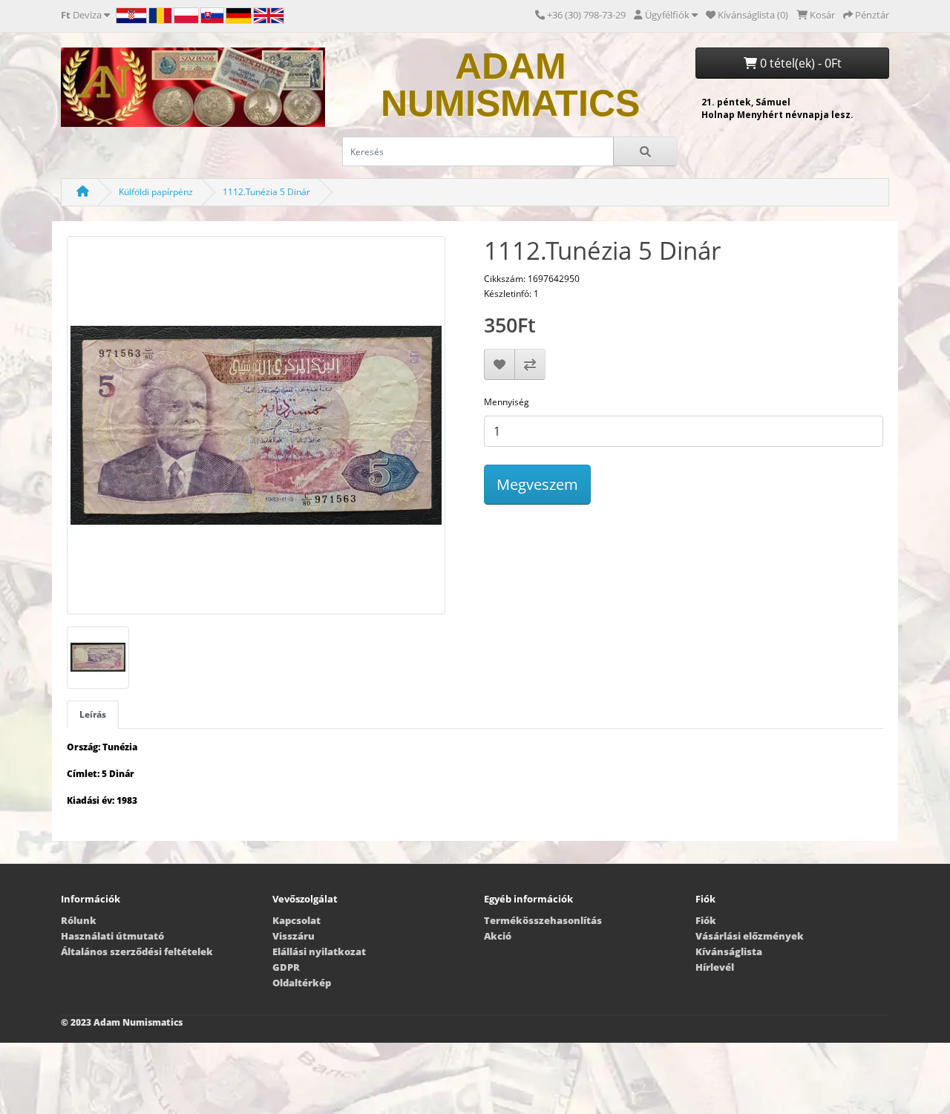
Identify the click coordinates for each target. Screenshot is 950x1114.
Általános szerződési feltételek (137, 951)
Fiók (705, 920)
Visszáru (293, 936)
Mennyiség (506, 402)
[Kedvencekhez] (499, 364)
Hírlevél (714, 967)
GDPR (286, 967)
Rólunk (78, 920)
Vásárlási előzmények (749, 936)
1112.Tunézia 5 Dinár (266, 192)
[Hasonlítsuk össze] (530, 364)
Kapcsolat (296, 920)
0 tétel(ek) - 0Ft (799, 63)
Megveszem (537, 484)
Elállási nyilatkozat (319, 951)
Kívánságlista (728, 951)
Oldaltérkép (301, 982)
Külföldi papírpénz (156, 192)
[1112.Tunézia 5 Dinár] (256, 430)
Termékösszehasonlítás (543, 920)
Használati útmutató (112, 936)
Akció (497, 936)
